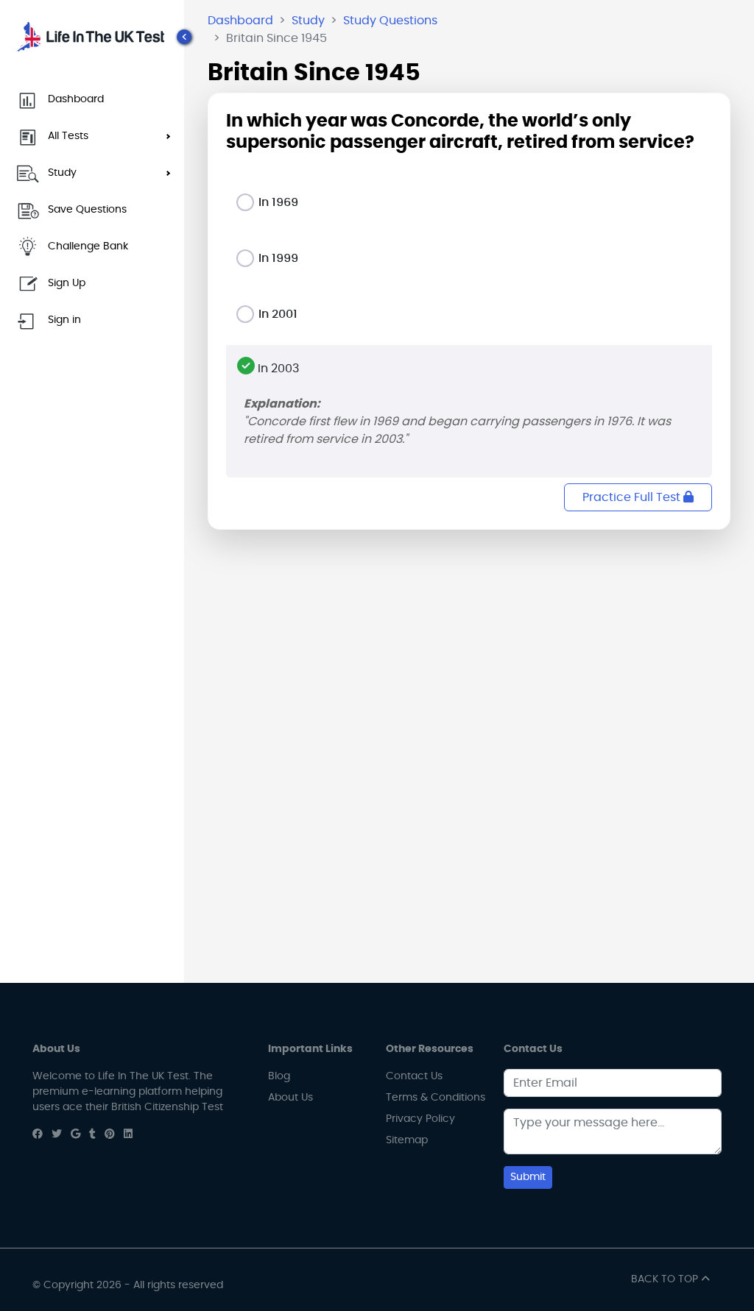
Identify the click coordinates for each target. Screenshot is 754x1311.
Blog (279, 1076)
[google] (75, 1134)
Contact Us (414, 1076)
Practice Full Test (632, 497)
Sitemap (407, 1140)
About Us (290, 1097)
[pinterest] (110, 1134)
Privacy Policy (420, 1119)
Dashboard (240, 20)
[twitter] (57, 1134)
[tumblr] (92, 1134)
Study (308, 20)
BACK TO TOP (666, 1279)
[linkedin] (128, 1134)
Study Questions (390, 20)
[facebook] (37, 1134)
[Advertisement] (469, 644)
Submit (528, 1177)
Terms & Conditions (435, 1097)
